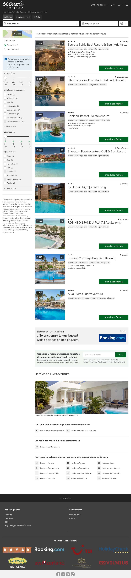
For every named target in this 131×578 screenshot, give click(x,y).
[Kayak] (17, 550)
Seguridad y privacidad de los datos (18, 526)
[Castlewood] (81, 562)
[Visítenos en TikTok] (73, 574)
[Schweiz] (49, 563)
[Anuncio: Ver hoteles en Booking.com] (112, 338)
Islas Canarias (21, 12)
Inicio (4, 12)
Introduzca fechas (114, 68)
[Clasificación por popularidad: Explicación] (17, 45)
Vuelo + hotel (25, 17)
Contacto (8, 515)
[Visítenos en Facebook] (58, 574)
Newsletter (9, 518)
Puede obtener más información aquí (111, 362)
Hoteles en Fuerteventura (37, 12)
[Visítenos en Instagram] (63, 574)
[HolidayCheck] (113, 550)
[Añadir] (62, 43)
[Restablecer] (77, 23)
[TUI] (81, 550)
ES (119, 5)
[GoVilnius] (113, 562)
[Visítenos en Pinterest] (68, 574)
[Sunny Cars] (17, 562)
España (11, 12)
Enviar (120, 354)
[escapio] (14, 5)
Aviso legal (73, 518)
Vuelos (38, 17)
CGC (6, 522)
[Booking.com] (49, 550)
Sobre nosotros (74, 515)
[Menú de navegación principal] (126, 4)
